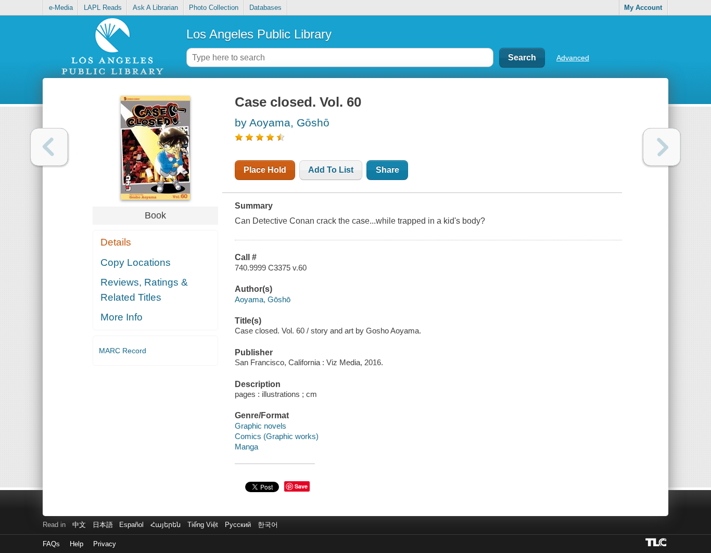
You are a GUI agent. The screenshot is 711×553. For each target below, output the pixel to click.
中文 (79, 525)
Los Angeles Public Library (259, 34)
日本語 (103, 525)
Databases (265, 7)
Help (76, 544)
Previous (49, 147)
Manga (246, 446)
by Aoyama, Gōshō (282, 122)
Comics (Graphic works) (277, 436)
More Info (121, 317)
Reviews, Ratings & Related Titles (144, 290)
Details (115, 242)
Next (662, 147)
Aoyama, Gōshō (262, 299)
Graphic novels (260, 425)
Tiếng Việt (202, 525)
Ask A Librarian (155, 7)
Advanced (572, 58)
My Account (643, 7)
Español (131, 525)
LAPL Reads (103, 7)
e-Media (61, 7)
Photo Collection (213, 7)
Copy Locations (135, 262)
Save (301, 486)
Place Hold (265, 169)
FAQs (51, 544)
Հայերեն (165, 525)
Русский (238, 525)
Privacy (104, 544)
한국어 (268, 525)
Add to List (330, 169)
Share (387, 169)
